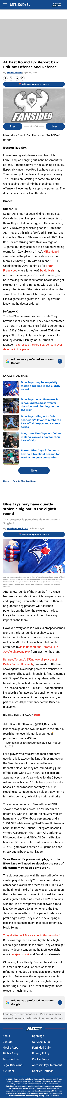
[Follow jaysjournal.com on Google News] (60, 361)
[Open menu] (5, 5)
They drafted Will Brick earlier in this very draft (31, 935)
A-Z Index (9, 1071)
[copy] (22, 78)
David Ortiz (47, 270)
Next (55, 126)
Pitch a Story (10, 1053)
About (6, 1036)
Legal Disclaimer (13, 1065)
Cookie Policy (40, 1059)
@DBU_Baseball (45, 724)
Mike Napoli (51, 251)
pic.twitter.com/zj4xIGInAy (20, 738)
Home (6, 481)
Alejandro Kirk (20, 954)
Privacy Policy (40, 1053)
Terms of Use (11, 1059)
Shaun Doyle (14, 72)
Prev (12, 126)
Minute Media (18, 1079)
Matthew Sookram (17, 528)
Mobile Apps (10, 1047)
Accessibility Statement (47, 1065)
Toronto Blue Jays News (24, 481)
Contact (7, 1041)
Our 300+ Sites (41, 1041)
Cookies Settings (42, 1071)
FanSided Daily (41, 1047)
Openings (38, 1036)
